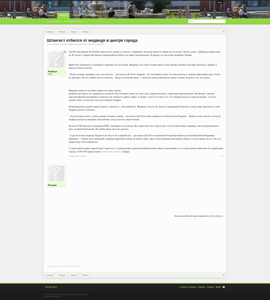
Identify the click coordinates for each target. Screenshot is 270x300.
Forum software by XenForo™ (66, 294)
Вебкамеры (91, 15)
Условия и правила (188, 287)
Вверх (218, 287)
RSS (224, 287)
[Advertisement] (146, 186)
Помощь (201, 287)
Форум (63, 15)
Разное (63, 44)
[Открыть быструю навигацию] (223, 32)
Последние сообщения (73, 21)
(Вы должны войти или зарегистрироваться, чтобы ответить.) (198, 216)
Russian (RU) (51, 287)
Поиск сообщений (54, 21)
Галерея (76, 15)
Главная (50, 15)
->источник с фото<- (111, 151)
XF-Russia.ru (57, 296)
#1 (222, 156)
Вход (220, 2)
